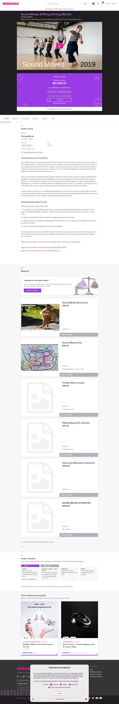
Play (59, 45)
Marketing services (96, 672)
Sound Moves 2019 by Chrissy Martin (46, 14)
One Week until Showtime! (59, 109)
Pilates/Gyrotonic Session (76, 422)
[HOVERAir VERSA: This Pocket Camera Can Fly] (39, 619)
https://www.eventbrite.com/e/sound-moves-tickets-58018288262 (43, 247)
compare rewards (32, 290)
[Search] (48, 3)
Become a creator (95, 674)
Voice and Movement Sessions (78, 462)
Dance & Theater (26, 145)
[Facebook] (18, 677)
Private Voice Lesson (73, 382)
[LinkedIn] (29, 677)
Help (66, 561)
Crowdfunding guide (77, 561)
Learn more (45, 578)
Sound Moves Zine (72, 342)
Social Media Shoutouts (75, 302)
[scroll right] (96, 596)
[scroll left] (93, 556)
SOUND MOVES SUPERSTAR (76, 502)
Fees (91, 669)
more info (24, 139)
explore (66, 598)
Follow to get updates (28, 579)
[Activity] (102, 3)
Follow (59, 100)
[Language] (93, 4)
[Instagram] (26, 677)
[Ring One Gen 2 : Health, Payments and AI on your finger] (79, 619)
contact (30, 139)
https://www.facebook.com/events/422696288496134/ (40, 251)
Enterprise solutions (96, 676)
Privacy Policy (21, 698)
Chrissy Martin (28, 17)
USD (85, 3)
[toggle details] (57, 655)
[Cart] (98, 3)
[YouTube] (24, 677)
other (49, 145)
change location (68, 9)
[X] (20, 677)
